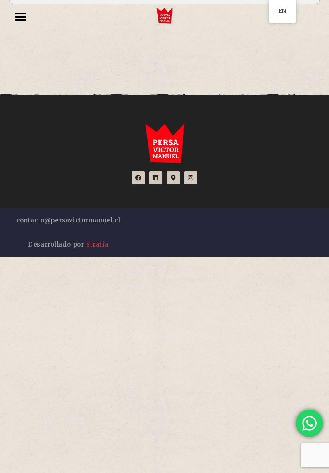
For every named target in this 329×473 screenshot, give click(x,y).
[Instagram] (190, 177)
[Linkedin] (155, 177)
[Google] (173, 177)
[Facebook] (138, 177)
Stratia (97, 244)
